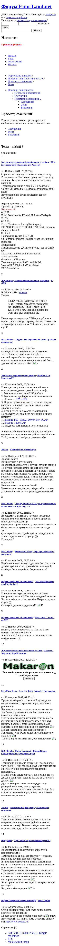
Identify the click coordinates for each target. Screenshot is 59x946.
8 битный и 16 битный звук (23, 449)
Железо (4, 449)
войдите (51, 14)
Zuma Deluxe (44, 900)
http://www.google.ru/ (17, 921)
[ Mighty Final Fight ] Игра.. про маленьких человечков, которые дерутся (28, 504)
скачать (23, 292)
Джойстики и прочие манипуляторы (18, 375)
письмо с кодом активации (32, 20)
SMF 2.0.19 (14, 933)
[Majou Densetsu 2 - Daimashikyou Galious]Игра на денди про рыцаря (24, 752)
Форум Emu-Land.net (26, 6)
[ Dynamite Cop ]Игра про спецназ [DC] (31, 840)
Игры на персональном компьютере (18, 900)
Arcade (4, 807)
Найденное (6, 840)
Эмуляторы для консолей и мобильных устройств (25, 162)
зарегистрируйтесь (16, 17)
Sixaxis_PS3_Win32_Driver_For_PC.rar (26, 419)
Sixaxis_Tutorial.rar (15, 422)
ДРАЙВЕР (21, 399)
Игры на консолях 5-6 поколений (17, 581)
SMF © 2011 (30, 933)
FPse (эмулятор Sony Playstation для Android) (28, 163)
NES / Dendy (7, 339)
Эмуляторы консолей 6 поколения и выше (21, 650)
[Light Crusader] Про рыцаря (41, 691)
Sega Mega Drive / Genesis (13, 691)
